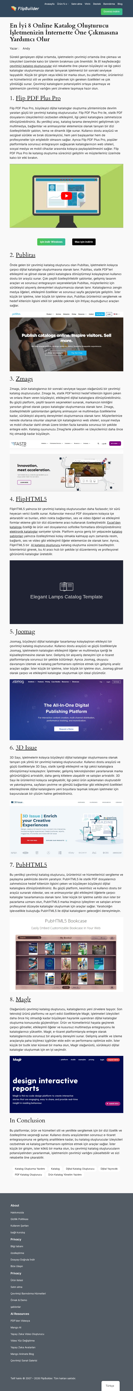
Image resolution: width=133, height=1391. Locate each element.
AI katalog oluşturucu (45, 545)
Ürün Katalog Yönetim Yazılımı (65, 1174)
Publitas (25, 255)
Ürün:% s (62, 3)
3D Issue (26, 748)
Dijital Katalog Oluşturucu (80, 1168)
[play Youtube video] (66, 196)
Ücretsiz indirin (112, 11)
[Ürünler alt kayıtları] (68, 4)
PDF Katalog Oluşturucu (28, 1174)
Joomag (25, 631)
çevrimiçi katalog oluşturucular (31, 66)
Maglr (23, 999)
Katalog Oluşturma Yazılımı (30, 1168)
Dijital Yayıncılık (109, 1168)
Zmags (24, 379)
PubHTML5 (31, 865)
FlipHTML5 (31, 499)
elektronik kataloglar (24, 531)
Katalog (55, 1168)
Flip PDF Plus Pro (38, 98)
